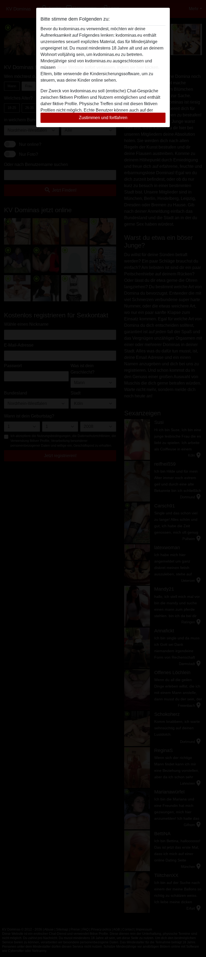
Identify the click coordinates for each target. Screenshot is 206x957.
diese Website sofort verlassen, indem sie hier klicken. (108, 67)
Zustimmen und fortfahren (103, 117)
